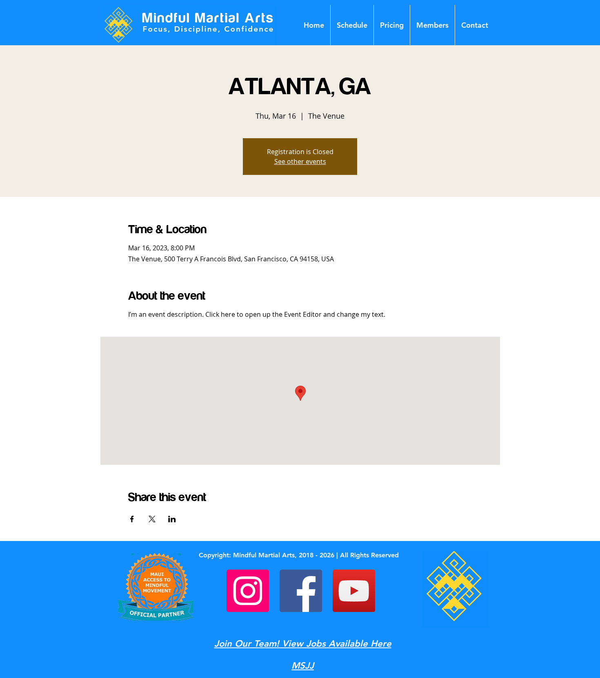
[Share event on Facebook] (132, 519)
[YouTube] (354, 591)
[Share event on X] (152, 519)
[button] (432, 25)
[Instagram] (248, 591)
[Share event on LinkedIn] (172, 519)
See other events (300, 161)
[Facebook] (301, 591)
